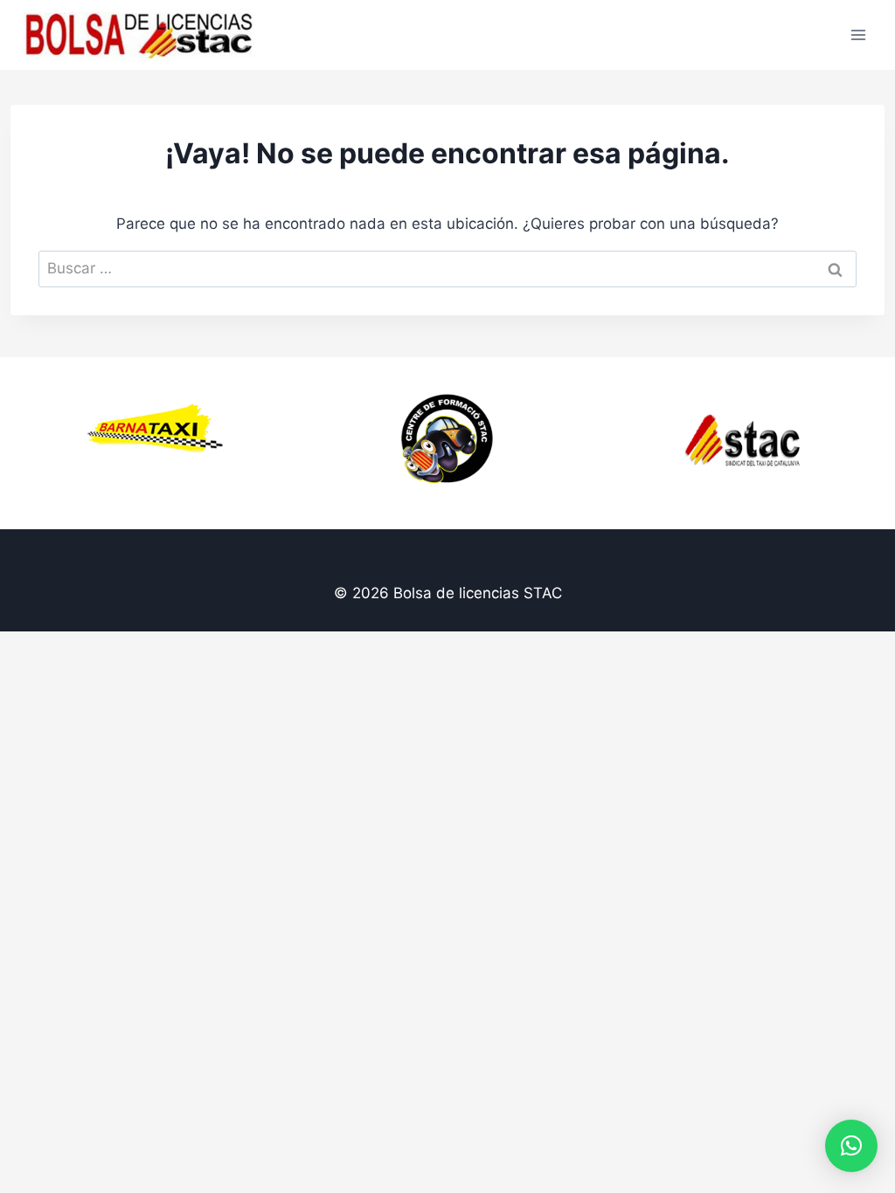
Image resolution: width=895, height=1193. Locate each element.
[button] (851, 1146)
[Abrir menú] (858, 34)
